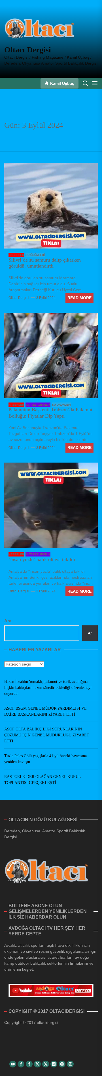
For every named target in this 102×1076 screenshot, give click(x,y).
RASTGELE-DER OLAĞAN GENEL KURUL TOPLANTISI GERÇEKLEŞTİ (42, 780)
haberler (16, 254)
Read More (79, 297)
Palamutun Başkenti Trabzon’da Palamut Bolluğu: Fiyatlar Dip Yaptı (50, 413)
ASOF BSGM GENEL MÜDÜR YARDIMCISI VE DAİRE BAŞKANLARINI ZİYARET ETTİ (45, 711)
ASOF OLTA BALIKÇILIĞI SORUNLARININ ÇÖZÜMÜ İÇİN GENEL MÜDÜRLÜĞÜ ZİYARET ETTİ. (46, 735)
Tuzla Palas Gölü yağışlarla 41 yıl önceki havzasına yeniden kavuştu (45, 759)
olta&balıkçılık (38, 404)
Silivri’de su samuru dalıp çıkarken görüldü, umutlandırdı (44, 263)
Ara (7, 620)
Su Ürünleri (35, 254)
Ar (90, 633)
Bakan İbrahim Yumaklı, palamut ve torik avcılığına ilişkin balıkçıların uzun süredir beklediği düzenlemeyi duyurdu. (48, 687)
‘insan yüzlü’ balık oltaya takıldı (41, 559)
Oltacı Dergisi (27, 49)
